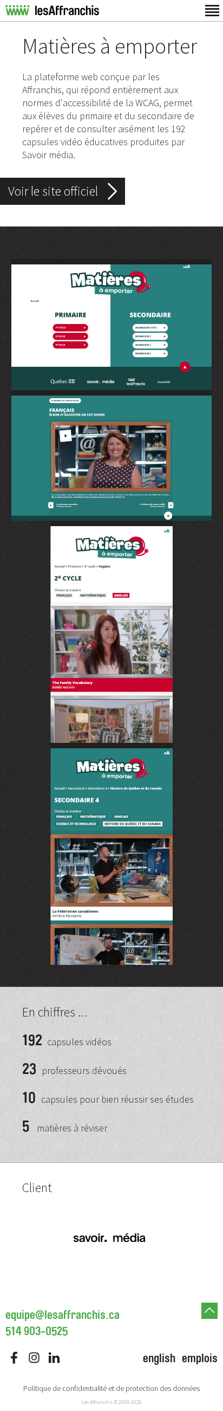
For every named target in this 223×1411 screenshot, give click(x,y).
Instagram (34, 1357)
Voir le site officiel (53, 191)
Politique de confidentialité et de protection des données (111, 1388)
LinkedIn (54, 1357)
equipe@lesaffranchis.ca (62, 1315)
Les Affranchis (97, 1402)
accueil (52, 10)
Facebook (14, 1357)
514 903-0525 (36, 1331)
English (159, 1358)
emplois (200, 1358)
